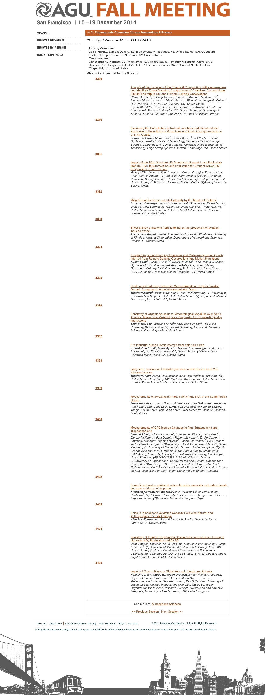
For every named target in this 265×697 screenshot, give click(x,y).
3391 (98, 154)
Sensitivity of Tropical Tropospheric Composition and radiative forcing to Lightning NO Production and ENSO (177, 538)
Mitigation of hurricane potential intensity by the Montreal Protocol (173, 200)
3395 (98, 277)
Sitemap (132, 623)
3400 (98, 419)
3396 (98, 305)
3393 (98, 219)
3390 (98, 119)
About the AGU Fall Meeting (80, 623)
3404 (98, 528)
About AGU (55, 623)
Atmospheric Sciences (166, 604)
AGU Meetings (107, 623)
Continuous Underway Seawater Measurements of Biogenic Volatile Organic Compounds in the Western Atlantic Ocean (175, 287)
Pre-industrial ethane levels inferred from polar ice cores (167, 344)
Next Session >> (172, 611)
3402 (98, 476)
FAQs (122, 623)
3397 (98, 336)
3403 (98, 504)
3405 (98, 562)
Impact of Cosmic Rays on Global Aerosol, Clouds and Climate (171, 571)
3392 (98, 191)
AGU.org (41, 623)
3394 (98, 247)
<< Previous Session (145, 611)
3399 (98, 388)
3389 (98, 78)
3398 (98, 360)
